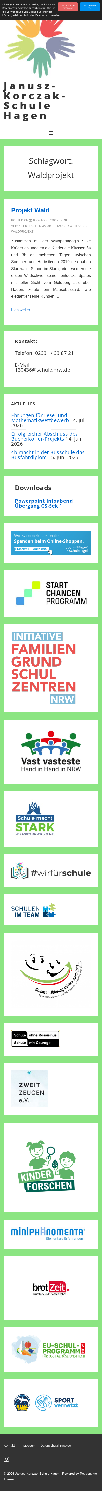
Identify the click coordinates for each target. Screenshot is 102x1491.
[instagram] (7, 1461)
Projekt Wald (30, 210)
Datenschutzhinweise (55, 1445)
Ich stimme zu (90, 6)
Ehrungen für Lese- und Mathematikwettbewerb (40, 418)
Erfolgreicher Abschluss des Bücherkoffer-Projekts (44, 436)
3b (49, 226)
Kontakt (9, 1445)
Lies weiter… (22, 310)
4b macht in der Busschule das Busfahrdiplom (48, 455)
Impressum (28, 1445)
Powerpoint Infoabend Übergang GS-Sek (44, 503)
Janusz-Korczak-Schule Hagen (35, 100)
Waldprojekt (22, 231)
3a (44, 226)
